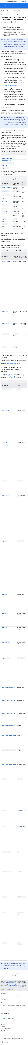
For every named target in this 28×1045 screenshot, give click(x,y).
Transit (14, 2)
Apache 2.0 (17, 984)
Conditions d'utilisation (6, 1038)
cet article (24, 966)
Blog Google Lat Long (5, 1013)
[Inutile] (17, 15)
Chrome (3, 1024)
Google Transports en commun (13, 363)
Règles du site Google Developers (15, 985)
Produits (7, 10)
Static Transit (5, 6)
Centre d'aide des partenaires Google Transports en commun (12, 996)
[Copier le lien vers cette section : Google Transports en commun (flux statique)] (12, 107)
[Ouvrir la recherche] (20, 1)
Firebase (3, 1026)
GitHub (2, 1011)
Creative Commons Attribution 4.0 (12, 982)
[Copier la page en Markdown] (15, 22)
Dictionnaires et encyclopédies (9, 12)
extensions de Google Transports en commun (12, 376)
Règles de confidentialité (17, 1038)
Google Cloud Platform (6, 1028)
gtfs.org (5, 43)
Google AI (3, 1030)
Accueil (2, 10)
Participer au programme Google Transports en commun (13, 1005)
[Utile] (15, 15)
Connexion (24, 1)
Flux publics (3, 999)
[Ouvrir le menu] (2, 1)
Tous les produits (4, 1033)
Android (2, 1022)
